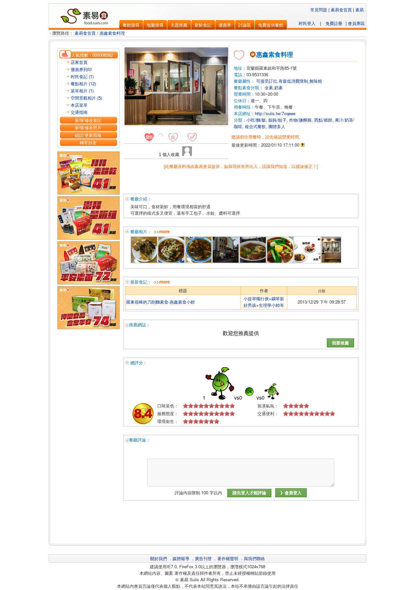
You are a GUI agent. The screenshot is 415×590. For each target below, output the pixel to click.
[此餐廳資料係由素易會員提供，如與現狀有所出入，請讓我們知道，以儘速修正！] (241, 166)
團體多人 (276, 126)
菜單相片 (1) (82, 91)
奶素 (278, 87)
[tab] (151, 137)
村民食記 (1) (82, 76)
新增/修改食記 (88, 120)
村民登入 (307, 23)
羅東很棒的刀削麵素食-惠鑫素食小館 (160, 302)
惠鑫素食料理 (112, 33)
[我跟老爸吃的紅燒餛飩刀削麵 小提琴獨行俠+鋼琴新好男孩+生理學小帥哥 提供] (253, 261)
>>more (162, 231)
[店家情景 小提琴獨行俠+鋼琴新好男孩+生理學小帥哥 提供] (225, 261)
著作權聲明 (227, 558)
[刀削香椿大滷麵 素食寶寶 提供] (171, 261)
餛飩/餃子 (277, 120)
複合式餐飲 (255, 126)
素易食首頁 (341, 9)
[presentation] (149, 136)
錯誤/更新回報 (88, 135)
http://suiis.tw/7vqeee (275, 113)
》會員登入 (291, 492)
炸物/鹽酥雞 (300, 120)
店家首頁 (79, 62)
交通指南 (79, 112)
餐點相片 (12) (83, 83)
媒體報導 (180, 558)
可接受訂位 (266, 81)
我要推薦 (340, 343)
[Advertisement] (241, 524)
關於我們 (158, 558)
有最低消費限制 (293, 81)
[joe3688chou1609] (187, 154)
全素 (269, 87)
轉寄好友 (88, 142)
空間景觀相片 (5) (86, 98)
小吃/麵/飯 (256, 120)
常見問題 (318, 9)
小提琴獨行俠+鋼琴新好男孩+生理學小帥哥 (263, 301)
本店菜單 (79, 105)
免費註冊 (334, 23)
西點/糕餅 (323, 120)
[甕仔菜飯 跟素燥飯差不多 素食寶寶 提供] (144, 261)
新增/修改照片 (88, 128)
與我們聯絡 (254, 558)
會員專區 (356, 23)
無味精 (315, 81)
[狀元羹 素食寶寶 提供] (198, 261)
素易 (359, 9)
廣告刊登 (203, 558)
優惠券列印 (81, 69)
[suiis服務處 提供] (280, 261)
